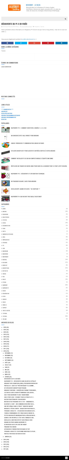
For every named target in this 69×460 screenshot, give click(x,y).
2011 (4, 449)
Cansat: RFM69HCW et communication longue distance (27, 143)
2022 (4, 337)
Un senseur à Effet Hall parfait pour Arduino (25, 135)
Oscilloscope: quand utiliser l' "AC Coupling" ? (25, 189)
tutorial (5, 313)
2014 (4, 442)
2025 (4, 329)
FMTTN (4, 231)
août (6, 362)
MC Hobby (5, 262)
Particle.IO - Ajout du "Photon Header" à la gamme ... (19, 385)
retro (4, 296)
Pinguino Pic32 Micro (10, 427)
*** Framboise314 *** (7, 109)
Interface (5, 242)
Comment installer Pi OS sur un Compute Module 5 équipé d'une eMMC (32, 158)
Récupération (6, 293)
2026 (4, 327)
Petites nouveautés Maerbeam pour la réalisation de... (20, 415)
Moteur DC (5, 271)
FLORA (4, 228)
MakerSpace (5, 254)
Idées (4, 237)
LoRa (4, 248)
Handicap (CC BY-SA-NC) (8, 234)
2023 (4, 334)
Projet (4, 279)
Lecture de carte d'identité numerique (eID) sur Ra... (19, 392)
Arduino (5, 211)
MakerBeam (5, 251)
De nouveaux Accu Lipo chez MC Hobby (15, 424)
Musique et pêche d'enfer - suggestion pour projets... (20, 408)
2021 (4, 339)
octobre (7, 358)
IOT (3, 245)
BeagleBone (5, 214)
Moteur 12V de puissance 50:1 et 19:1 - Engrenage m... (19, 401)
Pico (4, 276)
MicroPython (6, 268)
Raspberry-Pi (6, 288)
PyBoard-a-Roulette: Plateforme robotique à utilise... (20, 431)
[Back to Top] (66, 458)
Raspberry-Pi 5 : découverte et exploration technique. (28, 174)
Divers (4, 223)
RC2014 (4, 290)
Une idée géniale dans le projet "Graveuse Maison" (18, 406)
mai (6, 369)
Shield (4, 302)
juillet (7, 365)
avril (6, 372)
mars (6, 374)
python (4, 282)
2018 (4, 346)
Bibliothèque (6, 217)
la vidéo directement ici (28, 39)
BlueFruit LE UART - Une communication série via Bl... (19, 404)
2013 (4, 444)
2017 (4, 348)
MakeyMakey (5, 256)
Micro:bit (5, 265)
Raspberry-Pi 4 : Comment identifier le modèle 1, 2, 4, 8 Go (28, 128)
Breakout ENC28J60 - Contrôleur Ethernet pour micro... (20, 390)
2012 (4, 446)
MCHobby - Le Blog (33, 5)
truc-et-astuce (6, 310)
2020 (4, 341)
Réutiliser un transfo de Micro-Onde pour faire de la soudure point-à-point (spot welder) (39, 166)
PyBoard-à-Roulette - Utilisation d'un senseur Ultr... (20, 411)
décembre (8, 353)
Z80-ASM (4, 319)
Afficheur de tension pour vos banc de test (17, 429)
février (7, 377)
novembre (8, 355)
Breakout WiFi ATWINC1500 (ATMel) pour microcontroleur (20, 383)
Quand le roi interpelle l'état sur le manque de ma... (19, 417)
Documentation (6, 225)
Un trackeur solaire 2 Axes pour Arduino (23, 181)
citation (5, 220)
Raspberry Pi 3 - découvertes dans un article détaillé (20, 381)
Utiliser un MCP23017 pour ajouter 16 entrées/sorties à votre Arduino (33, 151)
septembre (8, 360)
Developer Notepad (6, 113)
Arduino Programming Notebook (10, 115)
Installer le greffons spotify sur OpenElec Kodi (18, 420)
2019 (4, 344)
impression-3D (6, 239)
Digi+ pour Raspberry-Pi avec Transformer (16, 395)
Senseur (4, 299)
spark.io (5, 305)
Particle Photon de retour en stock (14, 434)
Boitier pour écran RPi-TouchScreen (14, 399)
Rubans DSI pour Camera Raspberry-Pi (15, 422)
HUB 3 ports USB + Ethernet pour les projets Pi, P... (19, 397)
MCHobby (8, 457)
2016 (4, 351)
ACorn (4, 208)
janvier (7, 436)
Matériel (5, 259)
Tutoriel (42, 26)
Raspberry (37, 26)
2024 (4, 332)
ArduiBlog (4, 111)
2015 (4, 439)
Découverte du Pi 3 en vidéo (12, 379)
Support (5, 307)
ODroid (4, 273)
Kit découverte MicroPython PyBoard (15, 388)
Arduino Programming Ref (8, 117)
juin (6, 367)
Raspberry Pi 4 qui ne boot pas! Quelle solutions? (26, 196)
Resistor (3, 119)
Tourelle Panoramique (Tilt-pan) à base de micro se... (19, 413)
